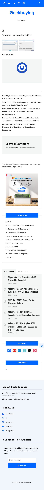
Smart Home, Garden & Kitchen (20, 236)
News (9, 222)
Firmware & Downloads (16, 250)
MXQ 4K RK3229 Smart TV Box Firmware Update (21, 301)
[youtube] (9, 3)
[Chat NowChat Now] (41, 345)
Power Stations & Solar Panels (20, 240)
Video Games (12, 247)
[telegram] (19, 350)
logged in (17, 148)
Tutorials (10, 257)
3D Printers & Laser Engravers (21, 225)
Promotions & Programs (18, 254)
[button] (22, 20)
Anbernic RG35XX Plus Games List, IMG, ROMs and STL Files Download (23, 290)
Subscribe (22, 466)
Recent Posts (23, 271)
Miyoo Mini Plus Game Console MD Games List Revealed (22, 278)
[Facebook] (4, 3)
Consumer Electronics (17, 233)
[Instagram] (14, 3)
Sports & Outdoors (15, 243)
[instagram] (24, 3)
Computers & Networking (18, 229)
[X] (19, 3)
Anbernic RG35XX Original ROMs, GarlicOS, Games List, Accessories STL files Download (22, 326)
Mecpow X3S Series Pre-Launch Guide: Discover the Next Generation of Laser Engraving (18, 127)
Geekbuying (22, 12)
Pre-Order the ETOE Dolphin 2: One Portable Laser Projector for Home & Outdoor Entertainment (21, 111)
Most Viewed (9, 271)
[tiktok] (24, 350)
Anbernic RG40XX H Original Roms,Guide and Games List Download (24, 313)
